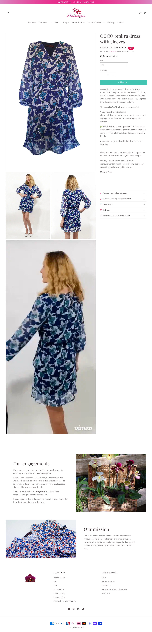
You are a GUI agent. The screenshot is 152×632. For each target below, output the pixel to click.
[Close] (129, 288)
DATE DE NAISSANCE (31, 330)
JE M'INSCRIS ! (48, 341)
